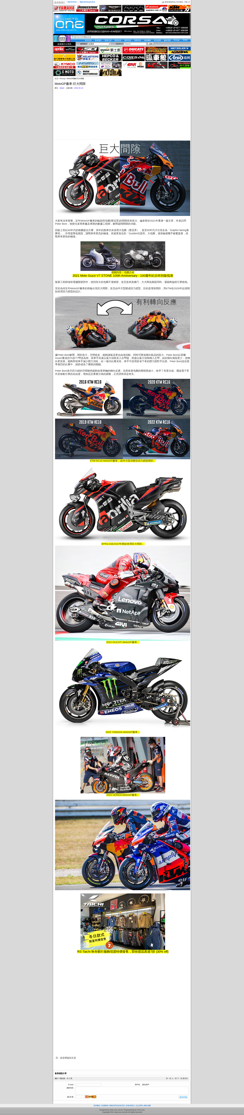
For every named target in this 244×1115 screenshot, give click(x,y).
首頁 (56, 79)
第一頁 (168, 1078)
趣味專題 (167, 40)
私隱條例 (105, 1106)
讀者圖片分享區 (64, 44)
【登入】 (187, 2)
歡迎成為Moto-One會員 (174, 2)
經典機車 (147, 40)
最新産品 (118, 40)
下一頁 (179, 1078)
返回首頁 (88, 40)
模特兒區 (127, 40)
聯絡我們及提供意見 (87, 2)
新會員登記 (130, 1106)
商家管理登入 (72, 2)
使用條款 (96, 1106)
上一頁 (174, 1078)
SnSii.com (141, 1110)
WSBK (185, 40)
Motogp (177, 40)
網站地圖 (147, 1106)
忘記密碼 (139, 1106)
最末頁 (185, 1078)
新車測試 (98, 40)
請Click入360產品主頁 (82, 37)
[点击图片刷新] (90, 1096)
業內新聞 (157, 40)
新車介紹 (108, 40)
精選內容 (137, 40)
